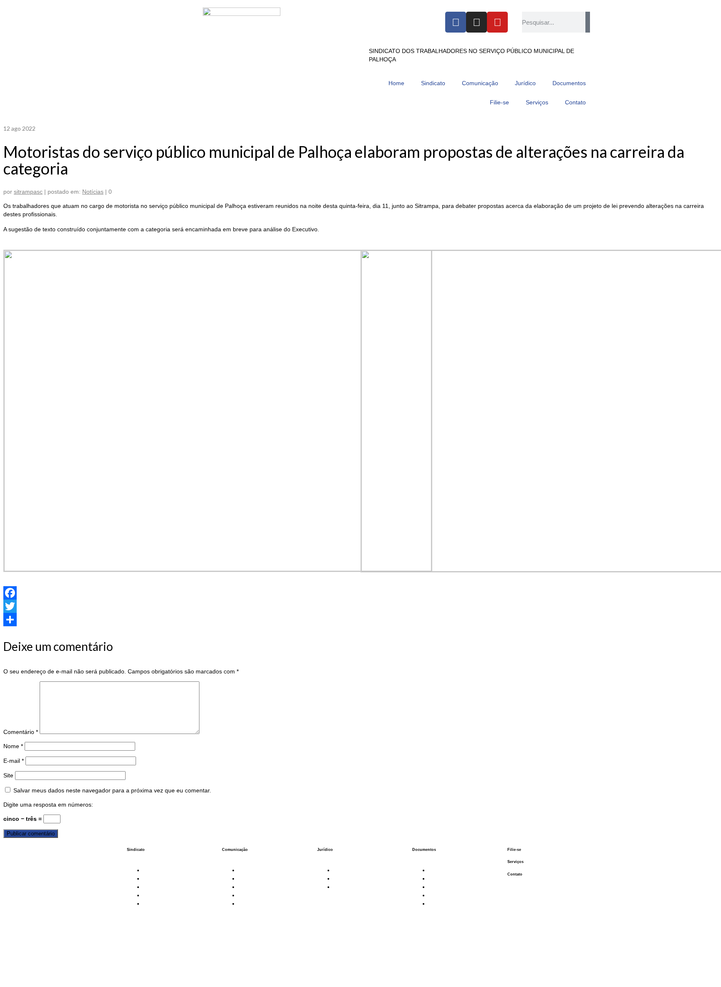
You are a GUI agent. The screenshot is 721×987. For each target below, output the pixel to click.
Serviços (515, 862)
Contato (514, 874)
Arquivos (440, 903)
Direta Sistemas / (360, 969)
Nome (13, 746)
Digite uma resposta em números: (48, 804)
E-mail (13, 760)
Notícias (92, 191)
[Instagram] (476, 22)
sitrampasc (28, 191)
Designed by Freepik (395, 969)
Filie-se (514, 850)
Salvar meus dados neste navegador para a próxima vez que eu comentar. (112, 790)
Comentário (20, 732)
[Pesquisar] (587, 22)
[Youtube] (497, 22)
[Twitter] (360, 606)
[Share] (360, 619)
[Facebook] (455, 22)
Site (8, 775)
